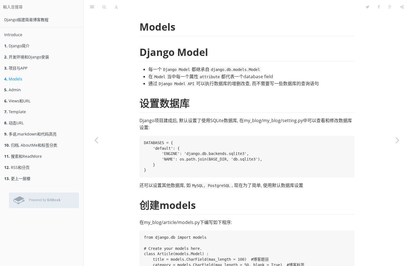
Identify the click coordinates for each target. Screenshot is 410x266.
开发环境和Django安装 (26, 57)
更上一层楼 (17, 178)
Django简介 (17, 45)
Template (15, 111)
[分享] (402, 7)
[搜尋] (104, 7)
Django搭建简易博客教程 (26, 19)
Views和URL (17, 101)
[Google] (390, 7)
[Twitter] (367, 7)
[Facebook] (378, 7)
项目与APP (15, 68)
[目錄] (92, 7)
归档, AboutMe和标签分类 (30, 145)
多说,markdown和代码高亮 (30, 134)
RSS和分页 (17, 167)
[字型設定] (116, 7)
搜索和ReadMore (23, 156)
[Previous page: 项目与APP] (96, 140)
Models (13, 79)
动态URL (14, 122)
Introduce (13, 34)
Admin (12, 89)
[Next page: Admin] (397, 140)
